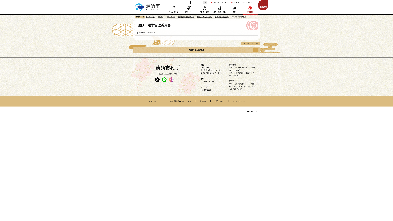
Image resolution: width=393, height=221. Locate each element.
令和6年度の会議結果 (222, 17)
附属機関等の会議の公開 (186, 17)
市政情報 (250, 12)
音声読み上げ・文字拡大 (220, 2)
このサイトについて (154, 101)
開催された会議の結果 (204, 17)
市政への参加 (171, 17)
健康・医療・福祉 (219, 12)
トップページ (150, 17)
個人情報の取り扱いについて (180, 101)
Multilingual (235, 2)
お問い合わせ (219, 101)
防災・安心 (189, 12)
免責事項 (203, 101)
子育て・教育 (204, 12)
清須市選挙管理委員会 (147, 32)
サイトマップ (247, 2)
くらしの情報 (173, 12)
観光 (234, 12)
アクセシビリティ (239, 101)
